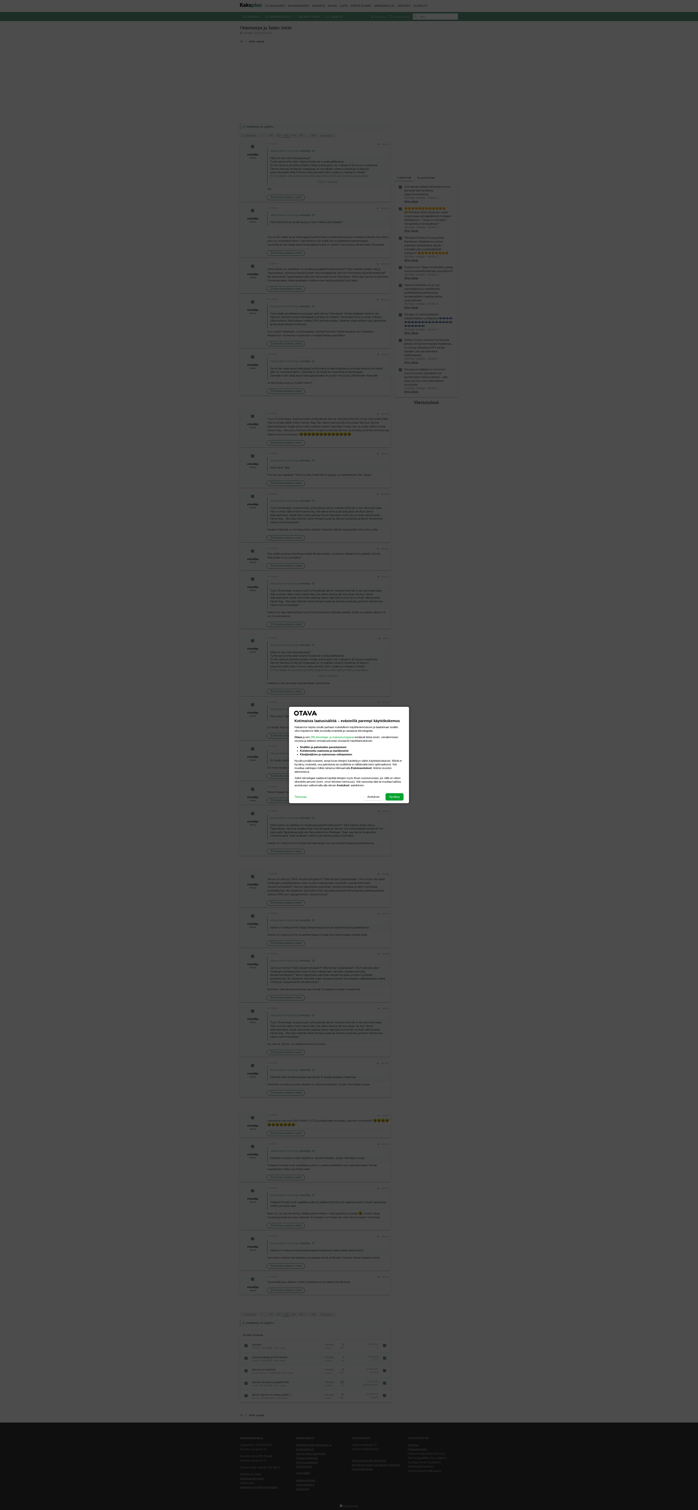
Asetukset (373, 796)
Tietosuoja (300, 796)
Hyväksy (394, 796)
